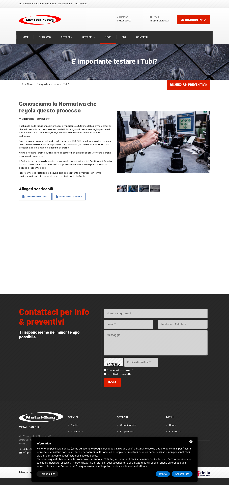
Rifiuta (163, 473)
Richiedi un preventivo (188, 84)
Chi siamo (45, 37)
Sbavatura (77, 431)
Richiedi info (195, 19)
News (108, 37)
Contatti (142, 37)
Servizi (65, 37)
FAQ (124, 37)
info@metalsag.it (159, 20)
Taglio (74, 425)
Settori (87, 37)
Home (25, 37)
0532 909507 (124, 20)
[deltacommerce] (202, 473)
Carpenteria (127, 431)
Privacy (23, 472)
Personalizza (47, 473)
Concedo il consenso (119, 370)
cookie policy (89, 455)
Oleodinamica (128, 425)
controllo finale (77, 176)
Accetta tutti (182, 473)
